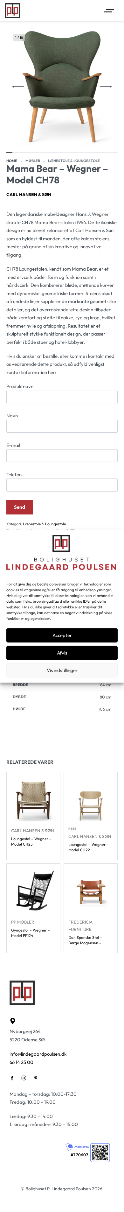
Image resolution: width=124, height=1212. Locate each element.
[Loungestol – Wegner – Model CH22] (90, 799)
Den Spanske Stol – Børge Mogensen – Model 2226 (85, 940)
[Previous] (18, 86)
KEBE (72, 828)
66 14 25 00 (21, 1062)
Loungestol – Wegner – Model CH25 (31, 841)
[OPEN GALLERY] (62, 87)
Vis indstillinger (62, 670)
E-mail (13, 445)
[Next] (106, 86)
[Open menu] (109, 11)
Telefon (14, 474)
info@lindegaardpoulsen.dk (38, 1054)
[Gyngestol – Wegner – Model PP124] (33, 890)
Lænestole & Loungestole (74, 161)
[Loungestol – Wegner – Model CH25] (33, 799)
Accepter (62, 635)
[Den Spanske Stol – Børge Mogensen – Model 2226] (90, 890)
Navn (12, 416)
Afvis (62, 653)
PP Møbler (22, 922)
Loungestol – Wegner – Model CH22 (88, 847)
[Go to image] (9, 152)
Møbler (32, 161)
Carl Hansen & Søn (28, 194)
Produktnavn (19, 386)
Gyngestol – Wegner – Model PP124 (30, 933)
